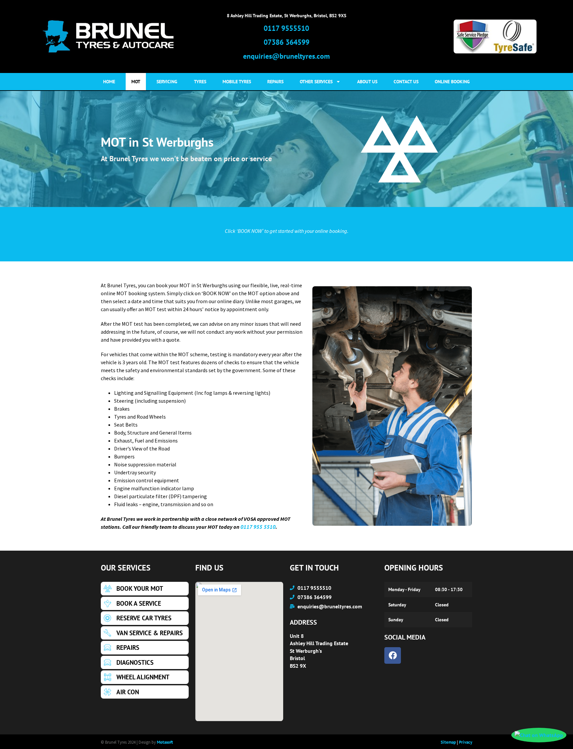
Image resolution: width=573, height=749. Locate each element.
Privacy (465, 742)
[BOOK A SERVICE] (145, 603)
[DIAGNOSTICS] (145, 662)
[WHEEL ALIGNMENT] (145, 677)
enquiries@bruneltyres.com (286, 56)
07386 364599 (286, 42)
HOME (109, 82)
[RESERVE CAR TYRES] (145, 618)
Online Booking (452, 82)
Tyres (200, 82)
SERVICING (167, 82)
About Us (367, 82)
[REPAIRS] (145, 647)
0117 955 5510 (258, 526)
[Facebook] (392, 655)
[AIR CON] (145, 692)
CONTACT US (406, 82)
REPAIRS (275, 82)
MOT (135, 82)
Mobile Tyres (237, 82)
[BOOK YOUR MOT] (145, 588)
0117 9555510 (286, 28)
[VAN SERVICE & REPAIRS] (145, 633)
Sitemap (448, 742)
